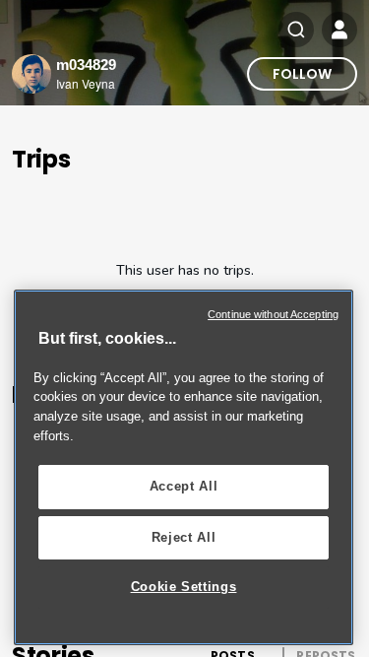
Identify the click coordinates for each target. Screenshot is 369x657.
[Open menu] (339, 29)
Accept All (184, 486)
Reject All (184, 537)
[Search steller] (296, 29)
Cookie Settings (184, 586)
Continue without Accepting (273, 314)
